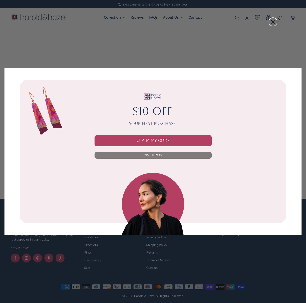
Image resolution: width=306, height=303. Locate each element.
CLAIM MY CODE (153, 140)
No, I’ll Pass (153, 155)
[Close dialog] (273, 22)
